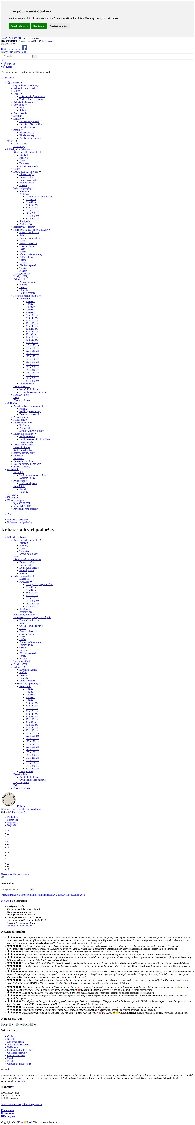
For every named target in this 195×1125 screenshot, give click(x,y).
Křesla (23, 543)
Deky (16, 785)
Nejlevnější (12, 822)
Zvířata (23, 639)
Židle (22, 548)
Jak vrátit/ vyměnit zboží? (19, 925)
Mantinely (24, 578)
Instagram (9, 1116)
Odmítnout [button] (38, 26)
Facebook (8, 1110)
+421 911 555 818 (12, 1104)
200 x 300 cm (32, 768)
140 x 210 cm (32, 757)
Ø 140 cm (30, 694)
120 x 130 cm (32, 735)
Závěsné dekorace (28, 669)
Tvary (22, 636)
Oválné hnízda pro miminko (33, 779)
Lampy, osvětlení (21, 661)
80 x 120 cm (32, 711)
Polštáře (23, 672)
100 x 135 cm (32, 598)
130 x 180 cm (32, 752)
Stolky (16, 556)
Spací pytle (25, 609)
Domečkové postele (29, 567)
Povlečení (25, 581)
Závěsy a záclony (21, 788)
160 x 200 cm (32, 603)
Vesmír (23, 628)
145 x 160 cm (32, 760)
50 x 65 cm (31, 587)
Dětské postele (27, 565)
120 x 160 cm (32, 738)
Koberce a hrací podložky (19, 522)
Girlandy (24, 678)
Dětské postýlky (27, 562)
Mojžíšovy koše (21, 782)
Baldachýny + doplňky (24, 614)
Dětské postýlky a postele (26, 559)
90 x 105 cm (32, 725)
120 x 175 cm (32, 744)
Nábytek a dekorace (17, 519)
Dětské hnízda (20, 774)
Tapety (23, 656)
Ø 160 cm (30, 700)
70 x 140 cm (32, 705)
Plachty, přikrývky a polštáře (39, 584)
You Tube (8, 1113)
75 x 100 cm (32, 592)
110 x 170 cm (32, 733)
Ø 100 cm (30, 689)
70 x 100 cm (32, 703)
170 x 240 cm (32, 766)
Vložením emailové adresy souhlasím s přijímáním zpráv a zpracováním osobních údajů (43, 894)
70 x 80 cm (31, 590)
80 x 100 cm (32, 595)
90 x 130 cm (32, 730)
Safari (22, 623)
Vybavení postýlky (22, 576)
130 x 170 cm (32, 749)
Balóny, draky (26, 645)
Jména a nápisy (27, 634)
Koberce (24, 686)
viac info (20, 1081)
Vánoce (23, 650)
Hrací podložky (27, 771)
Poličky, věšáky (20, 664)
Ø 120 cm (30, 692)
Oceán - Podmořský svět (31, 625)
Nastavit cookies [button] (58, 26)
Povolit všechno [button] (19, 26)
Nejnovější (12, 820)
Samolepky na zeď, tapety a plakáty (30, 617)
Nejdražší (11, 825)
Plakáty (23, 658)
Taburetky (24, 551)
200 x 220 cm (32, 606)
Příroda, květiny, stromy (31, 642)
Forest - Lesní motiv (29, 620)
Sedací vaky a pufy (29, 554)
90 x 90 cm (31, 722)
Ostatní (23, 647)
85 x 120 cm (32, 719)
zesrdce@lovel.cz (33, 1104)
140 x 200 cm (32, 601)
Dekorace (18, 667)
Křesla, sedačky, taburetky (26, 540)
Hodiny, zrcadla (27, 680)
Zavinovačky (26, 612)
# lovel (5, 900)
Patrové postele (27, 570)
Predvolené (18, 812)
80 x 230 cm (32, 716)
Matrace (23, 573)
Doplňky (24, 675)
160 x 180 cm (32, 763)
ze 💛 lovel (26, 1122)
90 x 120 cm (32, 727)
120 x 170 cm (32, 741)
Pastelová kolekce (28, 631)
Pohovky (24, 545)
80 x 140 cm (32, 714)
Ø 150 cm (30, 697)
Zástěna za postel (28, 653)
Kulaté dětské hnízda (30, 777)
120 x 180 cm (32, 746)
